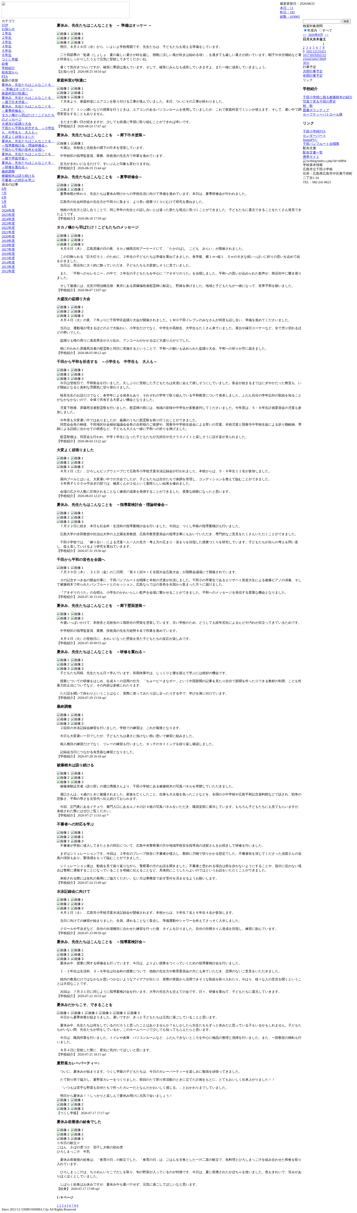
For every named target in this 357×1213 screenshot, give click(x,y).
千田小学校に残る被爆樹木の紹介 (327, 97)
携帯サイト (311, 157)
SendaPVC (310, 140)
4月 (4, 206)
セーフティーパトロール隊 (323, 114)
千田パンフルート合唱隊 (321, 144)
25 (311, 58)
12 (314, 51)
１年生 (7, 33)
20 (317, 55)
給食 (5, 63)
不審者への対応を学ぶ (18, 180)
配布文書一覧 (313, 152)
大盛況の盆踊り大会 (16, 123)
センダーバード (314, 135)
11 (311, 51)
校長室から (10, 72)
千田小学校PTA (314, 131)
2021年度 (8, 232)
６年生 (7, 55)
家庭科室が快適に (15, 93)
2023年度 (8, 223)
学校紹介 (8, 68)
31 (307, 63)
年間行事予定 (313, 75)
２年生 (7, 37)
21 (321, 55)
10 (307, 51)
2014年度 (8, 262)
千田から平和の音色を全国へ (23, 149)
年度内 (312, 30)
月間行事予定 (313, 71)
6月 (4, 197)
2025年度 (8, 215)
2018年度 (8, 245)
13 (317, 51)
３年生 (7, 42)
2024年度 (8, 219)
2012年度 (8, 271)
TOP (5, 25)
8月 (4, 189)
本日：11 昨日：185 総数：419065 (290, 12)
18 (311, 55)
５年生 (7, 50)
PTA (5, 76)
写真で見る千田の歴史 (319, 101)
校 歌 (308, 106)
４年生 (7, 46)
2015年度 (8, 258)
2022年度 (8, 228)
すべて (327, 30)
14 (321, 51)
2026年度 (8, 210)
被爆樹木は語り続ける (18, 176)
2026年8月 (315, 35)
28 (321, 58)
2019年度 (8, 241)
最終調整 (8, 171)
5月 (4, 202)
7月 (4, 193)
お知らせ (8, 29)
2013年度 (8, 267)
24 (307, 58)
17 (307, 55)
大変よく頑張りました (18, 136)
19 (314, 55)
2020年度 (8, 236)
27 (317, 58)
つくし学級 (10, 59)
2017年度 (8, 249)
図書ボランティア (316, 110)
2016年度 (8, 254)
